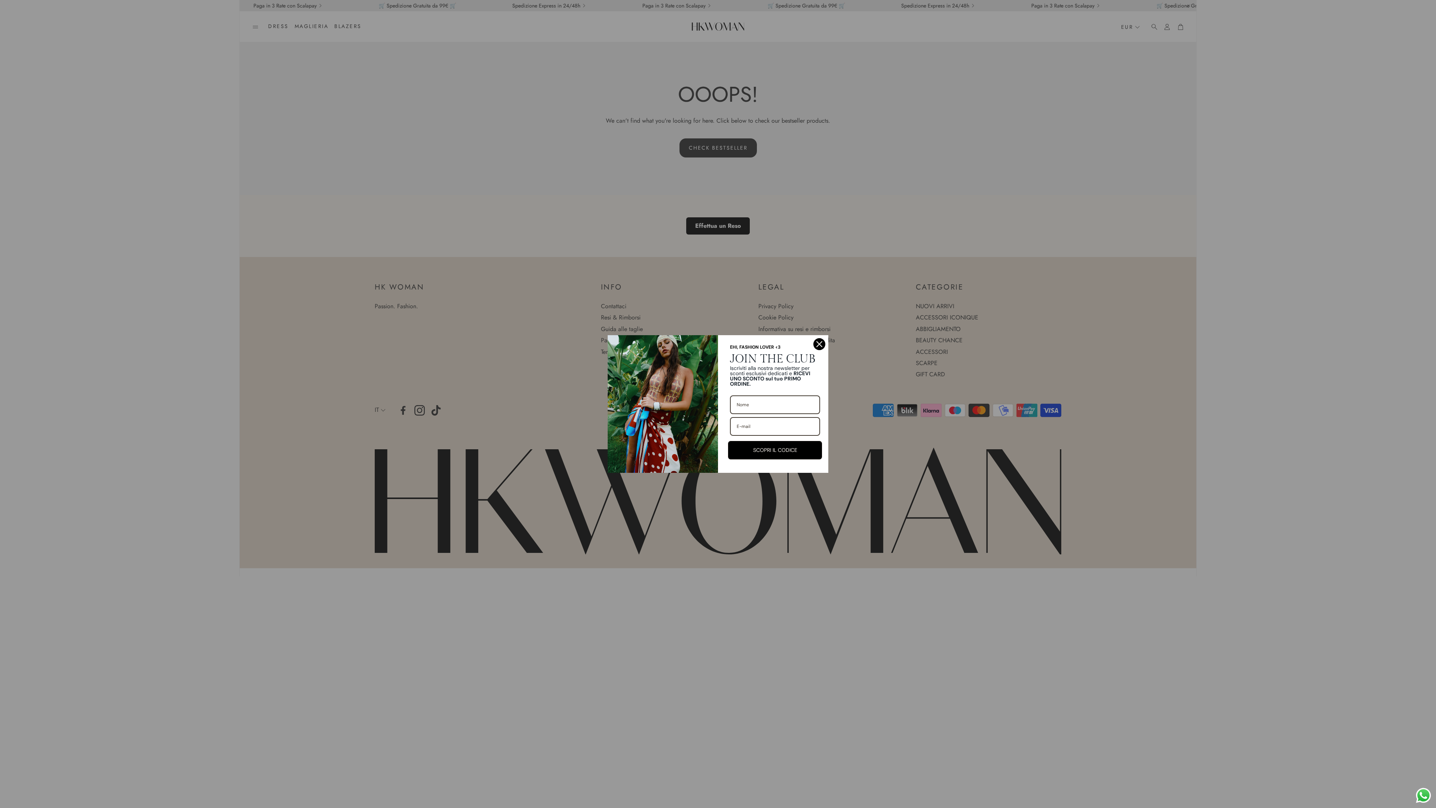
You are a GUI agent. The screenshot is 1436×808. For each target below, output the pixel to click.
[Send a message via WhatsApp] (1423, 795)
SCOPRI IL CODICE (775, 450)
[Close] (819, 344)
